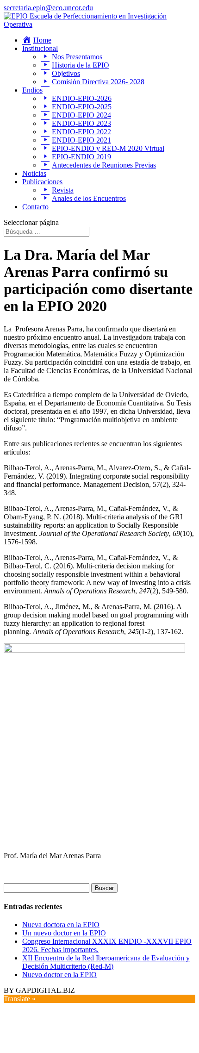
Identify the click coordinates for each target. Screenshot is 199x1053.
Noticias (34, 173)
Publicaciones (42, 182)
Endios (32, 90)
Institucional (40, 48)
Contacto (35, 207)
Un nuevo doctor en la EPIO (64, 933)
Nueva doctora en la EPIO (61, 924)
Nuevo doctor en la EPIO (59, 974)
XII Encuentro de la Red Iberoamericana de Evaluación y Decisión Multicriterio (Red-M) (106, 962)
